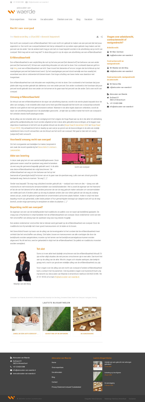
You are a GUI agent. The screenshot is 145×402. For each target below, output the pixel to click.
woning (94, 297)
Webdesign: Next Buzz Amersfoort (115, 399)
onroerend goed (66, 297)
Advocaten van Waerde (17, 297)
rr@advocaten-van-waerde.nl (120, 87)
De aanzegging (87, 333)
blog (15, 68)
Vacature (88, 19)
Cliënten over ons (64, 19)
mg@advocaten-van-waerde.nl (121, 55)
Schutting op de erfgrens (56, 333)
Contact (99, 19)
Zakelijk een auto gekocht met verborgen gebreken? (26, 333)
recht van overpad (78, 297)
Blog (78, 19)
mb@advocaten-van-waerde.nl (121, 71)
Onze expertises (17, 19)
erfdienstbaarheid (39, 297)
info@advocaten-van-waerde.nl (38, 2)
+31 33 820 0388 (18, 2)
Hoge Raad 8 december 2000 (77, 125)
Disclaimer (132, 399)
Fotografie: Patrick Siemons (93, 399)
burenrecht (29, 297)
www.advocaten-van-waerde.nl (24, 373)
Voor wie (32, 19)
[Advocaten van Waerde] (21, 10)
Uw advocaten (46, 19)
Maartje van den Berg (53, 297)
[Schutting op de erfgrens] (57, 319)
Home (54, 362)
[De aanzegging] (87, 319)
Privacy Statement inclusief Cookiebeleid (66, 387)
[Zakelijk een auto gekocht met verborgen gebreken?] (26, 319)
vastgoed (88, 297)
